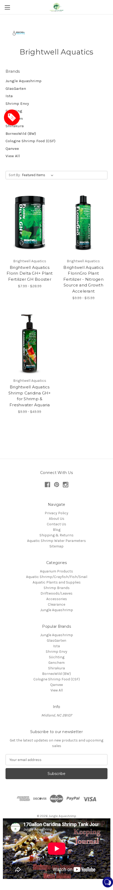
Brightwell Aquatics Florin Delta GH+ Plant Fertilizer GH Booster (30, 273)
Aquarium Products (56, 571)
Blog (56, 529)
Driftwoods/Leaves (56, 593)
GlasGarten (16, 88)
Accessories (56, 599)
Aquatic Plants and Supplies (57, 582)
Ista (9, 95)
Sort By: (14, 175)
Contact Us (56, 524)
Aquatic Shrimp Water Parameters (56, 540)
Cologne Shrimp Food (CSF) (30, 141)
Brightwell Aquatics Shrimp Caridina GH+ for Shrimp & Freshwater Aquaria (29, 395)
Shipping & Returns (56, 535)
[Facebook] (47, 484)
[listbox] (38, 175)
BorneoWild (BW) (21, 133)
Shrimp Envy (17, 103)
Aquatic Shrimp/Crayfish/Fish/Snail (56, 577)
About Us (56, 518)
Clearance (56, 604)
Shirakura (15, 125)
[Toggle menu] (7, 7)
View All (13, 156)
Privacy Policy (56, 513)
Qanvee (12, 148)
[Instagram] (65, 484)
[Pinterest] (56, 484)
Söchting (14, 110)
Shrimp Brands (57, 588)
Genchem (14, 118)
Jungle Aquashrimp (24, 80)
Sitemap (56, 546)
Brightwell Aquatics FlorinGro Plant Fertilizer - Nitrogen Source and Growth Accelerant (83, 279)
